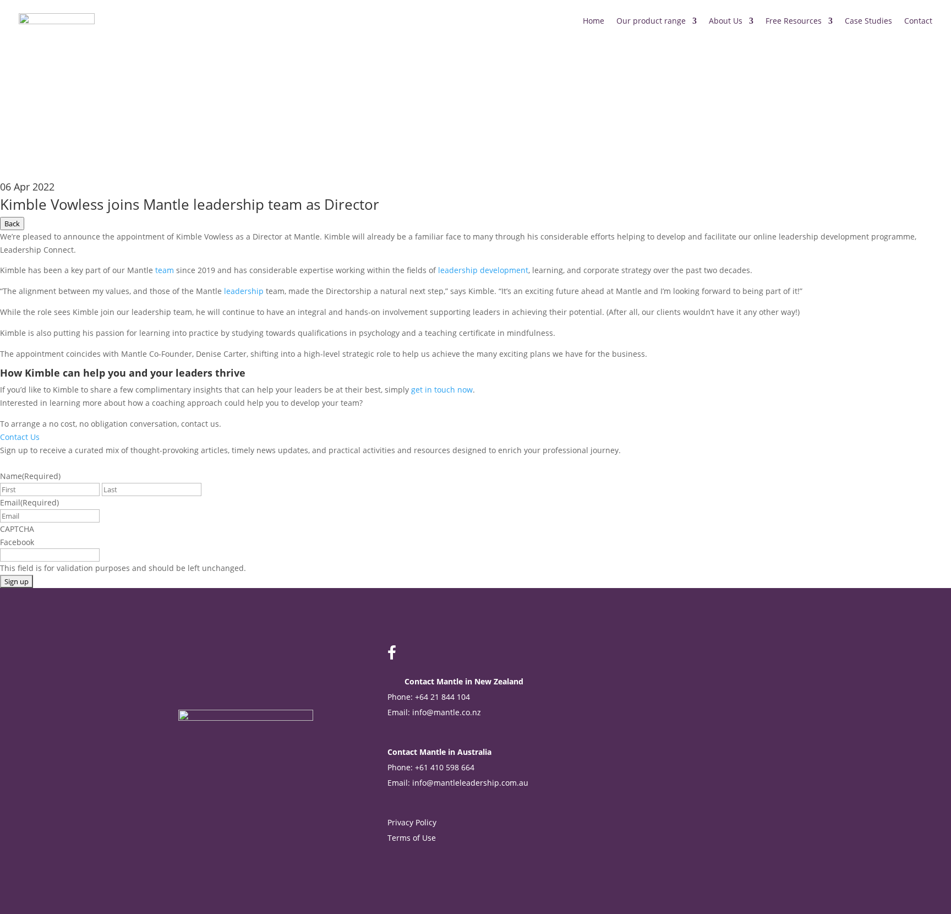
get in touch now (442, 389)
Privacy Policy (411, 822)
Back (12, 223)
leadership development (483, 270)
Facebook (17, 542)
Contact (918, 20)
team (164, 270)
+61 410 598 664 (444, 767)
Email (29, 502)
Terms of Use (412, 838)
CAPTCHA (17, 529)
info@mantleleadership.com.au (470, 782)
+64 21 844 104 (442, 697)
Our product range (651, 20)
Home (593, 20)
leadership (244, 291)
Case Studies (868, 20)
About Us (725, 20)
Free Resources (794, 20)
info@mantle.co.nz (446, 712)
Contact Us (20, 437)
